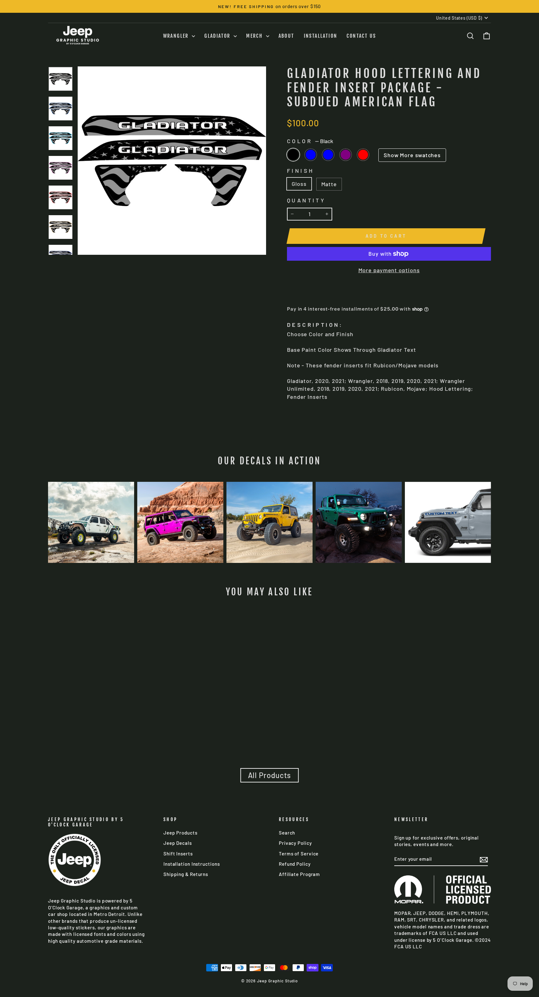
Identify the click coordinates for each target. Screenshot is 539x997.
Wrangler (269, 535)
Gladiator (269, 519)
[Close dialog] (532, 7)
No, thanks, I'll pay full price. (269, 552)
